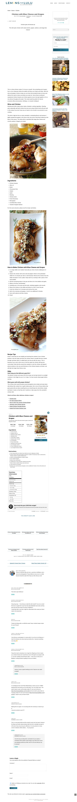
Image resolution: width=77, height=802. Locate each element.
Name (11, 773)
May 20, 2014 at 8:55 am (15, 650)
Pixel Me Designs (40, 800)
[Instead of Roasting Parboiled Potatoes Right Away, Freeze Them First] (60, 86)
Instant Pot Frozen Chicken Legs (18, 408)
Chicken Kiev (13, 398)
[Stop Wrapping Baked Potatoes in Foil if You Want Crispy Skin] (60, 67)
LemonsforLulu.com (19, 3)
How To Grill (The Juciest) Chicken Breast (20, 402)
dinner (35, 556)
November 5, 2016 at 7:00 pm (16, 719)
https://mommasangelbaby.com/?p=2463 (20, 690)
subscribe (39, 783)
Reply (13, 594)
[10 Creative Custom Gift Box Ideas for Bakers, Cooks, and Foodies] (60, 120)
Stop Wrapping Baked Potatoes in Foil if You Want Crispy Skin (60, 59)
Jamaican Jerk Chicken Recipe (17, 404)
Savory (13, 10)
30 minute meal (21, 556)
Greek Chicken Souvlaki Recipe (18, 406)
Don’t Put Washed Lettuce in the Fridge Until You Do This (60, 95)
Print (41, 440)
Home (9, 10)
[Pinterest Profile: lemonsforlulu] (11, 507)
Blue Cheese (26, 556)
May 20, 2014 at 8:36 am (15, 634)
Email (11, 778)
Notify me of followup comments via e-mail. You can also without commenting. (27, 784)
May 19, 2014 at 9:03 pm (15, 620)
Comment (12, 763)
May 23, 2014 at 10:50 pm (19, 666)
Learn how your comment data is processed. (35, 794)
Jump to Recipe (12, 21)
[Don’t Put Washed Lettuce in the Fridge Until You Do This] (60, 101)
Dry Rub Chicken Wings (16, 400)
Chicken (17, 10)
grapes (38, 556)
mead (41, 556)
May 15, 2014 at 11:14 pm (15, 601)
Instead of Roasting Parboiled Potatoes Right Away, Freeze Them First (60, 79)
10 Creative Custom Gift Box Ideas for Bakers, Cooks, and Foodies (59, 110)
